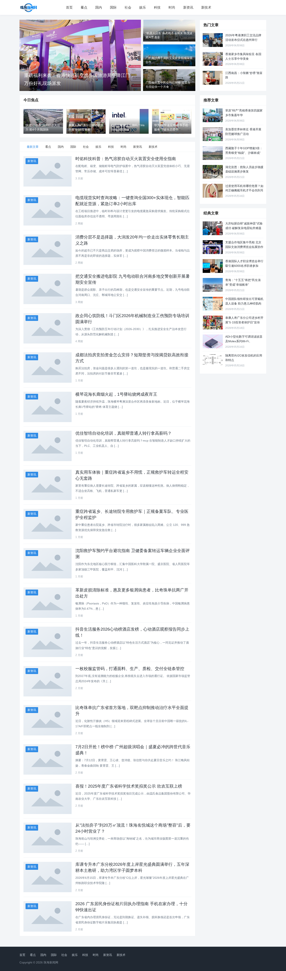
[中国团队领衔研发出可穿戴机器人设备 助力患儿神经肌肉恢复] (213, 304)
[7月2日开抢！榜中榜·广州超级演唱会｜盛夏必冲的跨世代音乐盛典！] (47, 759)
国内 (98, 7)
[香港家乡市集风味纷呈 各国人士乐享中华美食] (213, 59)
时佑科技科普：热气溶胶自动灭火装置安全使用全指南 (125, 158)
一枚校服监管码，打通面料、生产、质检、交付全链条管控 (129, 668)
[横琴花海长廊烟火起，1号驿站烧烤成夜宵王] (47, 407)
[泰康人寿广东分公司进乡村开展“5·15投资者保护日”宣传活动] (213, 322)
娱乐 (142, 7)
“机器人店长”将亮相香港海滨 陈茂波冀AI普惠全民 (74, 83)
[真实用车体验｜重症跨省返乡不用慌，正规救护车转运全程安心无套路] (47, 485)
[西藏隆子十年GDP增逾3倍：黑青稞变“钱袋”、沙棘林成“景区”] (213, 153)
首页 (69, 7)
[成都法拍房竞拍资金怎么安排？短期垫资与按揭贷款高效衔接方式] (47, 367)
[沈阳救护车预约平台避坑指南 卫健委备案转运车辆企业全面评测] (47, 563)
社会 (128, 7)
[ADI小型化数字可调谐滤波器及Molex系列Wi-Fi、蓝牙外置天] (213, 341)
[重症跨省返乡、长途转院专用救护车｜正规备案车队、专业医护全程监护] (47, 524)
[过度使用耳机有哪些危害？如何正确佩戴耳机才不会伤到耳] (213, 191)
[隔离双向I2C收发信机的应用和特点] (213, 360)
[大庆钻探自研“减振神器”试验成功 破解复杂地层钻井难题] (213, 228)
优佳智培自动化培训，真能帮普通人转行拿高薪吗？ (123, 433)
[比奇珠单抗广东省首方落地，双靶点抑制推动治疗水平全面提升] (47, 720)
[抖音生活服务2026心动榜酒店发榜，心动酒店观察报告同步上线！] (47, 642)
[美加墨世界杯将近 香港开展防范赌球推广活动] (213, 134)
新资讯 (188, 7)
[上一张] (23, 55)
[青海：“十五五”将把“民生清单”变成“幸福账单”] (213, 285)
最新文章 (33, 146)
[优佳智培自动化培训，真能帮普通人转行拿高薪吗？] (47, 446)
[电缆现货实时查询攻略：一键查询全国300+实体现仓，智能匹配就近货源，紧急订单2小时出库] (47, 210)
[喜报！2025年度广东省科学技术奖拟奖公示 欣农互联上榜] (47, 799)
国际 (113, 7)
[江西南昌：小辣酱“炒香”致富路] (213, 78)
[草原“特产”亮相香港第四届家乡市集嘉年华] (213, 115)
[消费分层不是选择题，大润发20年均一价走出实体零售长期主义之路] (47, 250)
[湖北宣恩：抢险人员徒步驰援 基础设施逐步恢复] (213, 172)
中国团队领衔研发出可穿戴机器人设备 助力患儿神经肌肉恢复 (244, 303)
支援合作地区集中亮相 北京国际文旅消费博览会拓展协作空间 (244, 247)
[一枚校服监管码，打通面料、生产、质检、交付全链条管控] (47, 681)
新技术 (206, 7)
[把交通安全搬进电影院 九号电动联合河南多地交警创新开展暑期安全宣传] (47, 289)
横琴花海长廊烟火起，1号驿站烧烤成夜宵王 (116, 394)
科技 (157, 7)
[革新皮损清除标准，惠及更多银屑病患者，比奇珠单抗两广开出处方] (47, 602)
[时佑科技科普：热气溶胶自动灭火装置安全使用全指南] (47, 171)
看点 (84, 7)
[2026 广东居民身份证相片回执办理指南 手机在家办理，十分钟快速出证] (47, 916)
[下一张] (137, 55)
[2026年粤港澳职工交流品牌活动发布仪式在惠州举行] (213, 40)
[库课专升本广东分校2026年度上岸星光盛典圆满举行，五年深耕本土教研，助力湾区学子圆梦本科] (47, 877)
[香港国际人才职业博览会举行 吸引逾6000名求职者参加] (213, 266)
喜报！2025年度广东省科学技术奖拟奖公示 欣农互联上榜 (128, 786)
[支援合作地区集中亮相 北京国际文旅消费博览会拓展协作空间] (213, 247)
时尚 (172, 7)
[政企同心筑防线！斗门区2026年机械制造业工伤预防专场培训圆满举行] (47, 328)
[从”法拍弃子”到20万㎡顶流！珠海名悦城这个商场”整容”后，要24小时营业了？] (47, 838)
